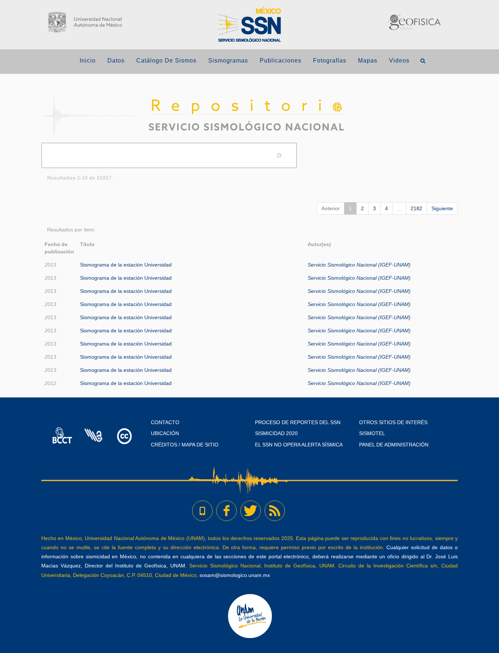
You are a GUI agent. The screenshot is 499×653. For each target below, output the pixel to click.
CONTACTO (165, 422)
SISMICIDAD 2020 (276, 433)
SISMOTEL (372, 433)
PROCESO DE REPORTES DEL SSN (297, 422)
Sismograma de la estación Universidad (126, 265)
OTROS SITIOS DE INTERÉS (393, 422)
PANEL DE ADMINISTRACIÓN (393, 445)
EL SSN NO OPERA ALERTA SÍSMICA (299, 445)
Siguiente (442, 208)
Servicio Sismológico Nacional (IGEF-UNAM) (359, 265)
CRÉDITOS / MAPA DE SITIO (184, 445)
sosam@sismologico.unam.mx (234, 575)
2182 (416, 208)
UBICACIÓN (165, 433)
